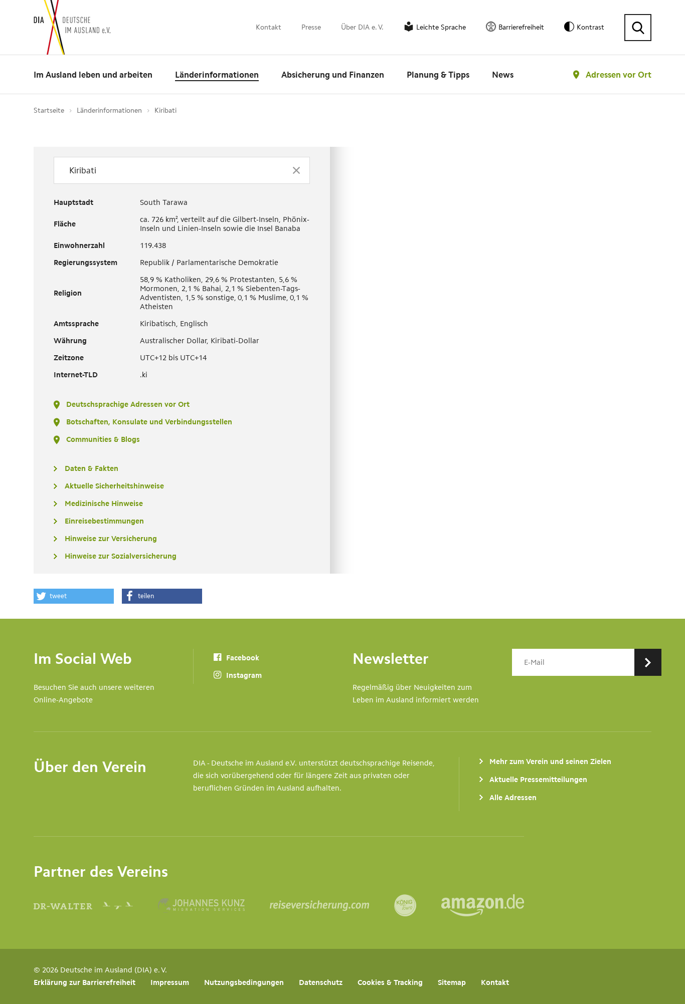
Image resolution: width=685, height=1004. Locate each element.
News (502, 75)
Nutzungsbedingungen (244, 982)
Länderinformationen (217, 75)
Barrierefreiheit (521, 27)
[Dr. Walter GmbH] (96, 905)
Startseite (49, 110)
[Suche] (637, 27)
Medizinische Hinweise (104, 503)
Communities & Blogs (103, 439)
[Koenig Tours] (417, 905)
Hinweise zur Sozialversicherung (121, 556)
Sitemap (452, 982)
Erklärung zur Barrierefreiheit (84, 982)
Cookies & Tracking (390, 982)
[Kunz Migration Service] (214, 905)
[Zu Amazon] (482, 905)
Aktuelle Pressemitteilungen (538, 779)
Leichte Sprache (441, 27)
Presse (311, 27)
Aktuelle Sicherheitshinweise (114, 485)
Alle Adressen (513, 797)
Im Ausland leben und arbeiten (93, 75)
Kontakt (268, 27)
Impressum (169, 982)
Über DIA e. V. (362, 27)
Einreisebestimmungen (104, 521)
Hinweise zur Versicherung (111, 538)
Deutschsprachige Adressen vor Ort (128, 404)
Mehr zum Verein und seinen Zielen (550, 761)
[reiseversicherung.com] (332, 905)
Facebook (241, 657)
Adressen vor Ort (618, 75)
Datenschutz (320, 982)
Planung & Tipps (438, 75)
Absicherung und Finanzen (332, 75)
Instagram (243, 675)
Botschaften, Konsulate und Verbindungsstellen (149, 421)
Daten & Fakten (91, 468)
